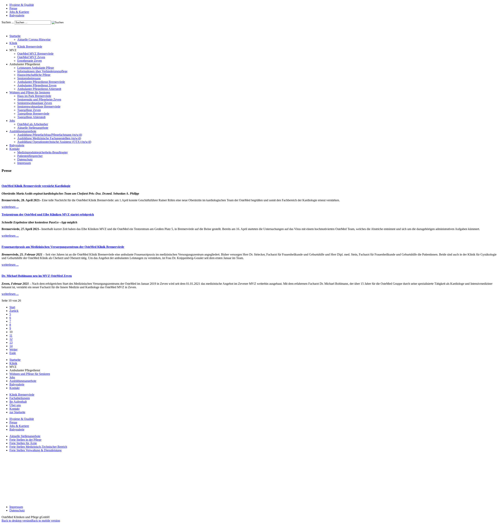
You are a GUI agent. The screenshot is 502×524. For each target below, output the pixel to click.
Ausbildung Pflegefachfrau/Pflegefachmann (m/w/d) (49, 134)
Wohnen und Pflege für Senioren (29, 92)
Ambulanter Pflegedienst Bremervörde (41, 81)
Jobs (12, 120)
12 (11, 339)
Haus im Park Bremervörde (34, 96)
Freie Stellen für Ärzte (23, 443)
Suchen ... (8, 22)
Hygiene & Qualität (21, 4)
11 (10, 335)
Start (12, 307)
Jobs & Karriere (19, 12)
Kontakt (14, 148)
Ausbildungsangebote (22, 131)
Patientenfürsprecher (30, 156)
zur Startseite (17, 412)
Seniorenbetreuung (29, 78)
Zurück (13, 310)
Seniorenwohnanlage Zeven (34, 103)
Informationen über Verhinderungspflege (42, 71)
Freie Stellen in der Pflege (25, 439)
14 (11, 346)
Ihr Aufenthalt (18, 401)
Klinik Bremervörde (29, 46)
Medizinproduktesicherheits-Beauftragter (42, 152)
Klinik (13, 43)
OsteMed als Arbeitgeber (32, 124)
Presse (13, 8)
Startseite (15, 36)
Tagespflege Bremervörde (33, 113)
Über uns (15, 405)
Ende (12, 353)
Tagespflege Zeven (29, 110)
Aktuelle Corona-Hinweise (34, 39)
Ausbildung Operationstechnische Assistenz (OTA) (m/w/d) (54, 141)
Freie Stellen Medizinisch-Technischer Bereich (38, 446)
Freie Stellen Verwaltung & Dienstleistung (35, 450)
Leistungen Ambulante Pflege (35, 67)
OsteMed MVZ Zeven (31, 57)
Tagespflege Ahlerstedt (31, 117)
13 (11, 342)
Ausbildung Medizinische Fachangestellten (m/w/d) (49, 138)
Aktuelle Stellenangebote (32, 127)
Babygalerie (16, 15)
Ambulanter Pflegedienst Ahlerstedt (39, 89)
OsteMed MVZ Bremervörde (35, 53)
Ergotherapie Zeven (29, 60)
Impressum (24, 163)
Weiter (13, 349)
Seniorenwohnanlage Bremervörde (38, 106)
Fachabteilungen (19, 398)
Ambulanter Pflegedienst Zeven (36, 85)
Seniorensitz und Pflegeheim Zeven (39, 99)
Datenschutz (25, 159)
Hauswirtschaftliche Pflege (33, 74)
